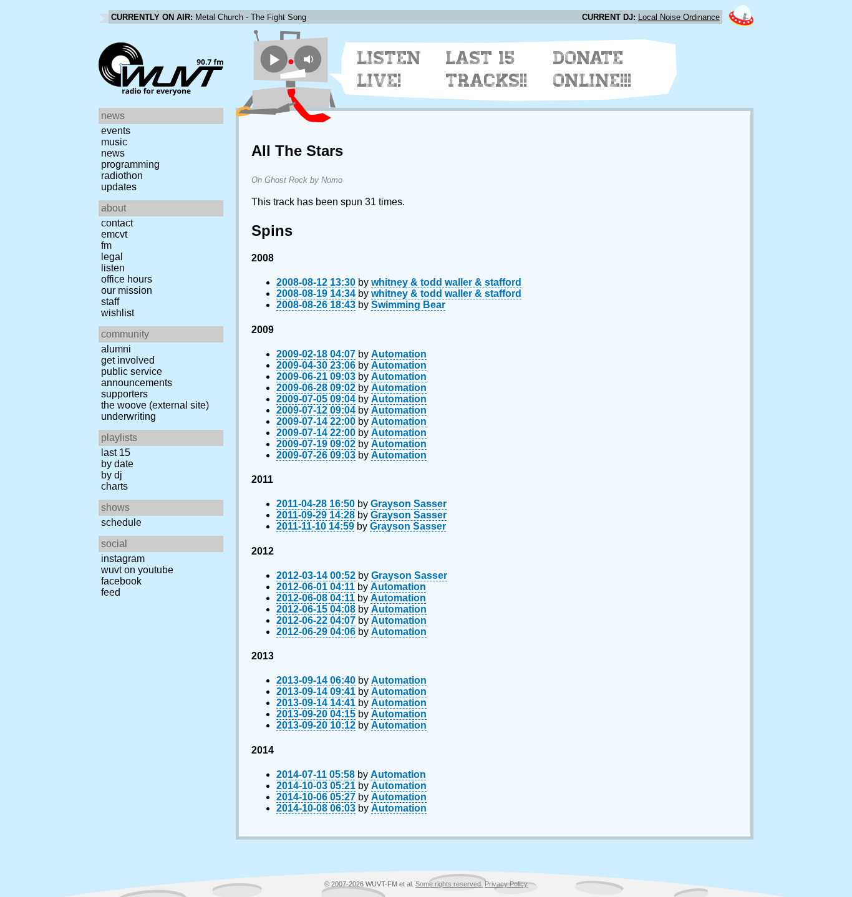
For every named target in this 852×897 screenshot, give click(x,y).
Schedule (121, 522)
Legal (112, 256)
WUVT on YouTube (137, 570)
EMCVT (114, 234)
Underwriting (128, 416)
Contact (117, 223)
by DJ (111, 475)
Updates (119, 187)
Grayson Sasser (408, 503)
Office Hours (126, 279)
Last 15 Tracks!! (487, 69)
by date (117, 463)
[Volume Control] (310, 59)
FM (106, 245)
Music (114, 142)
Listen (113, 268)
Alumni (116, 349)
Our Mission (126, 290)
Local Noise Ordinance (679, 17)
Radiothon (122, 175)
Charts (114, 486)
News (113, 153)
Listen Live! (389, 69)
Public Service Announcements (136, 377)
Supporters (124, 394)
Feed (110, 592)
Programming (130, 164)
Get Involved (128, 360)
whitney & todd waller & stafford (446, 282)
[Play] (274, 59)
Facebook (121, 581)
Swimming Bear (408, 304)
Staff (110, 301)
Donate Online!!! (592, 69)
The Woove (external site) (155, 405)
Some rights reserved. (449, 884)
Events (115, 130)
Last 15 (115, 452)
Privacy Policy (506, 884)
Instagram (123, 558)
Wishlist (117, 313)
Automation (399, 354)
